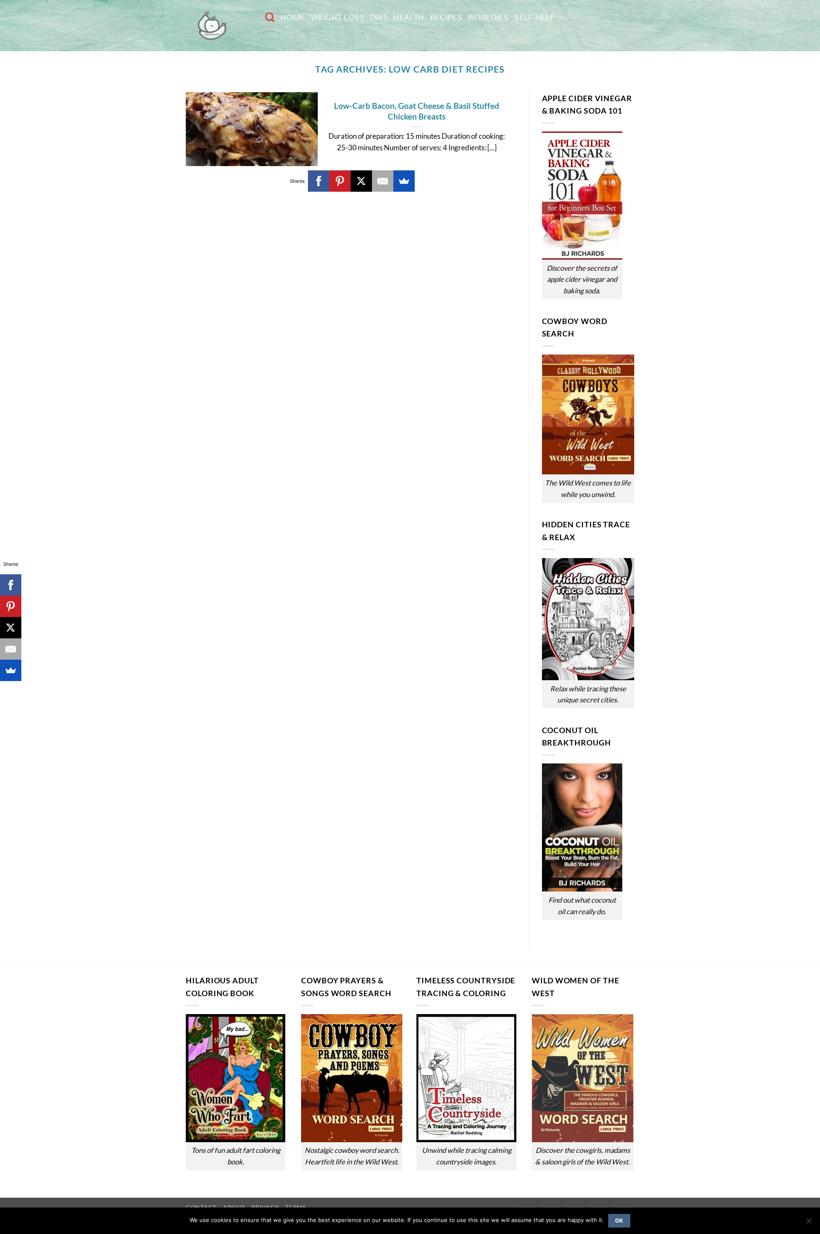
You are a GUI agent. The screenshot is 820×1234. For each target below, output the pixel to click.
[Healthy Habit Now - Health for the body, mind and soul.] (219, 25)
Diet (378, 17)
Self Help (534, 17)
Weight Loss (337, 17)
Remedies (488, 17)
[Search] (270, 17)
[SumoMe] (404, 181)
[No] (808, 1223)
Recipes (446, 17)
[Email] (382, 181)
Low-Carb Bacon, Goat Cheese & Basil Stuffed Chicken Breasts (416, 111)
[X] (361, 181)
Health (408, 17)
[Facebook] (318, 181)
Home (293, 17)
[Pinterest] (340, 181)
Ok (619, 1220)
